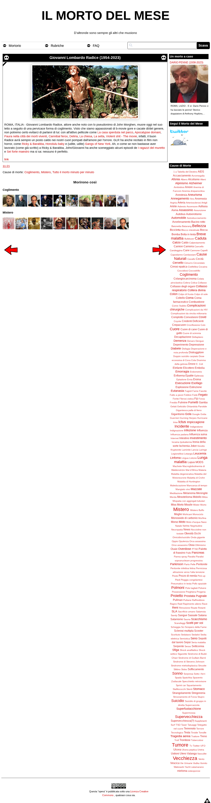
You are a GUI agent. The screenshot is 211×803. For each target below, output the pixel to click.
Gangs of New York (97, 144)
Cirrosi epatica (178, 266)
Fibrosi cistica (187, 398)
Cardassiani (189, 254)
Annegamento (180, 198)
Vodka (196, 763)
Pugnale (201, 596)
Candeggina (176, 250)
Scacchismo (199, 619)
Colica (194, 282)
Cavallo (191, 259)
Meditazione (176, 493)
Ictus (182, 422)
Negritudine (196, 525)
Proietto (177, 596)
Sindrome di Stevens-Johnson (188, 661)
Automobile (178, 217)
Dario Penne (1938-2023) (186, 62)
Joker (193, 445)
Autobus (180, 214)
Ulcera (177, 749)
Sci (182, 627)
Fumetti (193, 402)
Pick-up (201, 576)
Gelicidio (181, 406)
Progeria (201, 591)
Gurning (184, 418)
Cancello (199, 246)
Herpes (192, 418)
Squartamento (194, 685)
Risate (194, 607)
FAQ (96, 45)
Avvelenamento (181, 221)
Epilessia (199, 375)
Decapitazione (182, 336)
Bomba (176, 234)
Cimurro (188, 263)
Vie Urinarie (186, 763)
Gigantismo (177, 414)
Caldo (185, 242)
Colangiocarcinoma (185, 278)
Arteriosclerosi (193, 202)
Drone (192, 363)
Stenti (189, 689)
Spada (178, 677)
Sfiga (175, 650)
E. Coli (199, 364)
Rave (204, 603)
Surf (173, 724)
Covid (202, 317)
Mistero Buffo (197, 510)
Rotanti (201, 607)
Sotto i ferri (199, 673)
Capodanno (177, 254)
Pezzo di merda (188, 575)
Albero (184, 179)
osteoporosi (194, 771)
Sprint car (181, 685)
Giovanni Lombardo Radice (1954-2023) (85, 58)
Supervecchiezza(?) (182, 720)
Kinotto (201, 446)
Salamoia (201, 611)
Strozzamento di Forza (185, 697)
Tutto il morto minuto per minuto (73, 172)
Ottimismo (200, 545)
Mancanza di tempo (197, 485)
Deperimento (180, 344)
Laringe (203, 449)
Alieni (203, 179)
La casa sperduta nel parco (115, 132)
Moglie (178, 514)
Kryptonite (176, 449)
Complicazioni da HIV (196, 309)
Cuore (175, 329)
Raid (180, 603)
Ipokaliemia (186, 442)
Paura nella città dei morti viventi (25, 136)
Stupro (200, 697)
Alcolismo (194, 179)
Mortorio (15, 45)
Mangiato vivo (183, 489)
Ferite (176, 398)
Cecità (199, 258)
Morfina (202, 518)
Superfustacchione (188, 708)
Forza (202, 398)
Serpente (178, 646)
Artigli (204, 202)
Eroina (197, 379)
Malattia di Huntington (188, 481)
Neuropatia (177, 529)
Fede (195, 395)
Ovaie (174, 548)
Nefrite (186, 525)
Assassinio (186, 210)
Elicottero (188, 367)
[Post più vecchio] (159, 257)
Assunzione (200, 210)
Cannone (195, 250)
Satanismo (176, 619)
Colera (186, 282)
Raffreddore (198, 600)
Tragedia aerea (180, 736)
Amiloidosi (179, 187)
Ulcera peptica (189, 749)
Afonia (175, 179)
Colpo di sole (201, 294)
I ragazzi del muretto (151, 147)
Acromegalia (198, 175)
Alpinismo (181, 183)
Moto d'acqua (193, 522)
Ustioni (175, 753)
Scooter (198, 630)
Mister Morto (199, 504)
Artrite (173, 206)
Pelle (193, 564)
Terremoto (190, 728)
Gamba (203, 402)
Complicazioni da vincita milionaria (189, 313)
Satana (202, 615)
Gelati (173, 406)
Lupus (191, 462)
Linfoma (175, 457)
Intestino (184, 438)
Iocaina (175, 442)
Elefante (177, 367)
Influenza (202, 430)
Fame (195, 391)
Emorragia (182, 371)
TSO (178, 724)
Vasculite (202, 753)
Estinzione (195, 387)
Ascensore (192, 206)
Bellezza (199, 226)
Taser (184, 724)
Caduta (200, 238)
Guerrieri (174, 418)
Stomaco (199, 689)
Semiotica (185, 638)
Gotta (203, 414)
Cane (186, 250)
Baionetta (176, 226)
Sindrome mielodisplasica (184, 665)
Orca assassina (197, 541)
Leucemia (199, 453)
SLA (174, 611)
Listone (193, 458)
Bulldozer (189, 238)
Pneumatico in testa (181, 583)
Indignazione (176, 430)
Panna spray (180, 556)
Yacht (188, 767)
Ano (192, 198)
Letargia (188, 453)
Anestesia (181, 194)
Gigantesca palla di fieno (189, 410)
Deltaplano (197, 337)
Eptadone (181, 379)
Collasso (202, 282)
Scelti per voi (194, 623)
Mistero (46, 172)
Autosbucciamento (196, 218)
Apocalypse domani (148, 132)
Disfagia (186, 348)
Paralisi (191, 556)
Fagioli (188, 391)
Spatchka (187, 677)
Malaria (202, 470)
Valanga (192, 753)
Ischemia (184, 445)
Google (196, 414)
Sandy (174, 615)
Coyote (177, 321)
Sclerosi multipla (184, 630)
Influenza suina (198, 434)
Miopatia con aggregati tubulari (189, 501)
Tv (191, 745)
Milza (205, 497)
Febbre (188, 395)
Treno (203, 736)
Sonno (177, 673)
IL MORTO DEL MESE (106, 15)
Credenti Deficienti (193, 321)
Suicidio (177, 701)
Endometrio (196, 371)
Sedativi (196, 634)
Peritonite (201, 564)
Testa (187, 732)
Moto (182, 521)
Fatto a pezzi (176, 395)
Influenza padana (179, 434)
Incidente (182, 426)
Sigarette (182, 654)
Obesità (188, 533)
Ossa (191, 544)
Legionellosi (177, 453)
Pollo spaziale (199, 583)
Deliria (73, 136)
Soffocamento (196, 669)
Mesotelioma (184, 496)
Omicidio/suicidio (181, 537)
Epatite (189, 375)
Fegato (203, 394)
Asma (174, 210)
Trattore (195, 736)
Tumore (180, 745)
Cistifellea (193, 266)
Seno (194, 638)
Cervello (178, 262)
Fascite (203, 391)
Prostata (189, 596)
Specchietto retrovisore (194, 681)
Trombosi (185, 739)
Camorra (189, 246)
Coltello (180, 297)
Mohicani (187, 514)
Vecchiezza (185, 758)
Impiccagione (195, 422)
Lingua (185, 458)
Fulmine (183, 402)
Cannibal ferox (58, 136)
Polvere (202, 588)
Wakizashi (179, 767)
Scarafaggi (179, 623)
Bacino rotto (198, 221)
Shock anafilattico (189, 650)
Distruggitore (196, 352)
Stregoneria (198, 692)
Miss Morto (177, 504)
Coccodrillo (194, 270)
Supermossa (188, 712)
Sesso (188, 646)
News (186, 529)
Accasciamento (182, 175)
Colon (174, 294)
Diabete (176, 348)
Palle (188, 552)
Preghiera (191, 591)
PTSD (195, 549)
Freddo (173, 402)
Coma (190, 297)
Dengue (200, 341)
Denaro (191, 341)
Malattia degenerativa (182, 474)
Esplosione (182, 387)
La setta (99, 136)
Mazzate (196, 489)
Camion (178, 246)
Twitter (196, 745)
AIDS (201, 171)
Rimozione (184, 607)
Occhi (197, 533)
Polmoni (177, 588)
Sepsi (187, 642)
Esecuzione (183, 383)
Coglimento (31, 172)
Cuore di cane (189, 329)
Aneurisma (195, 194)
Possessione (178, 591)
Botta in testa (188, 234)
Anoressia (201, 198)
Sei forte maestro (18, 151)
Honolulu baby (54, 144)
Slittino (177, 669)
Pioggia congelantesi (191, 579)
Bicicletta (175, 229)
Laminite (186, 449)
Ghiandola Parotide (197, 406)
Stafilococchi (179, 689)
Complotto (177, 317)
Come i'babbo (179, 305)
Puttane (187, 600)
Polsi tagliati (191, 588)
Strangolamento (181, 692)
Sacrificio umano (186, 611)
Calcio (176, 242)
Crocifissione (193, 325)
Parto (187, 564)
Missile (188, 504)
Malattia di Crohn (196, 477)
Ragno (173, 603)
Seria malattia (198, 642)
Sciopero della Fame (196, 627)
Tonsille (202, 732)
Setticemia (198, 646)
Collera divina (197, 290)
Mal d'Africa (192, 470)
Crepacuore (179, 324)
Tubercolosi (197, 740)
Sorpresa (188, 673)
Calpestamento (197, 242)
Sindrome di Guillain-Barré (192, 657)
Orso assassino (180, 545)
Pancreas (198, 552)
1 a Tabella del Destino (185, 171)
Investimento (198, 438)
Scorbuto (175, 634)
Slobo (184, 669)
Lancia (194, 449)
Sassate (192, 615)
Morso (174, 521)
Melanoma (189, 493)
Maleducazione (178, 485)
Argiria (173, 202)
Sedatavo (186, 634)
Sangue (182, 615)
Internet (175, 438)
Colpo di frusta (186, 294)
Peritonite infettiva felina (182, 568)
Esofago (196, 383)
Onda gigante (198, 537)
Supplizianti (201, 721)
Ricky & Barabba (33, 144)
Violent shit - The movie (121, 136)
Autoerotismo (194, 214)
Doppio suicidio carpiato (185, 356)
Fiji (196, 398)
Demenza (180, 340)
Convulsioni (191, 317)
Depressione (196, 344)
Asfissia (203, 206)
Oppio (175, 541)
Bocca (204, 229)
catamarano (197, 767)
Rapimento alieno (192, 603)
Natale (178, 525)
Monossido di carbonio (184, 517)
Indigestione (196, 426)
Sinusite (202, 665)
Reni (175, 607)
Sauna (187, 619)
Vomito (203, 763)
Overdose (184, 548)
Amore (189, 187)
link (6, 159)
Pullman (178, 599)
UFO (202, 745)
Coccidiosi (182, 270)
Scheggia (176, 627)
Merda (173, 497)
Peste (175, 576)
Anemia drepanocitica (193, 191)
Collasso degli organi (182, 286)
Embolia (200, 367)
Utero (183, 753)
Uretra (200, 749)
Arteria (181, 202)
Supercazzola (192, 705)
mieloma (182, 770)
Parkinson (176, 564)
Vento (201, 759)
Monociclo (198, 514)
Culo (203, 325)
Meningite (202, 493)
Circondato (199, 263)
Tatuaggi (192, 724)
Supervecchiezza (188, 717)
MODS (199, 462)
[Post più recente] (11, 257)
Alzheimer (195, 183)
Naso (204, 522)
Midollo (197, 496)
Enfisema (179, 375)
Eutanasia (177, 390)
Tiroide (194, 732)
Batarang (187, 226)
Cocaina (203, 266)
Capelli (204, 250)
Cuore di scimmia (192, 333)
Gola (188, 414)
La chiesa (85, 136)
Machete (177, 466)
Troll (176, 740)
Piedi (177, 579)
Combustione (196, 301)
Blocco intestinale (190, 230)
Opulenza (184, 541)
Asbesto (182, 206)
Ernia (190, 379)
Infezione (190, 430)
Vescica (175, 763)
